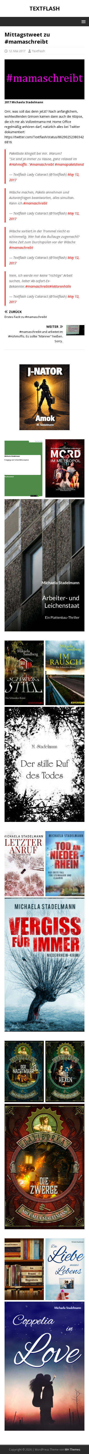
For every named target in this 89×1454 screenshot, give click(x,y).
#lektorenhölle (60, 286)
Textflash (38, 51)
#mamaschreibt (42, 164)
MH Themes (72, 1449)
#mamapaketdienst (69, 164)
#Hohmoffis (18, 164)
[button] (83, 21)
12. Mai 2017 (17, 51)
